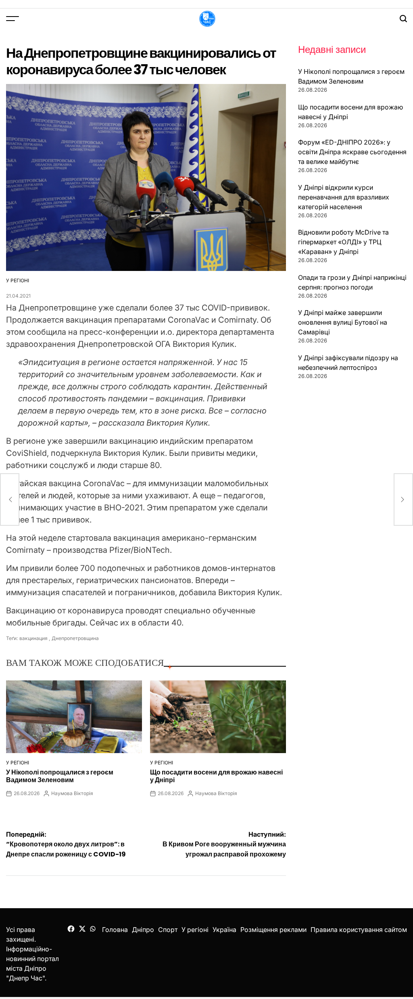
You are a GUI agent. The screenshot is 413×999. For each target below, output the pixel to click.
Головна (115, 930)
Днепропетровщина (75, 638)
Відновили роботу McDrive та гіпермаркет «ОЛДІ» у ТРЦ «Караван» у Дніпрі (343, 242)
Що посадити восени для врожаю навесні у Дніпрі (216, 776)
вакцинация (33, 638)
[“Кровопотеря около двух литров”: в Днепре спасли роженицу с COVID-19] (9, 499)
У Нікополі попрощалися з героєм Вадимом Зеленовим (59, 776)
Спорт (167, 930)
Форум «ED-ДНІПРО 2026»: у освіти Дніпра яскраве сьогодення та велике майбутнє (352, 152)
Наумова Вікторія (72, 793)
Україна (224, 930)
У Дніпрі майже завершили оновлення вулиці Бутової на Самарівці (342, 322)
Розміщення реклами (273, 930)
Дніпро (143, 930)
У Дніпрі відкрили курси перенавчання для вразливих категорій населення (343, 197)
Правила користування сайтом (359, 930)
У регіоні (17, 280)
